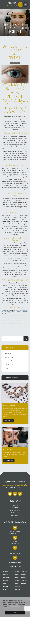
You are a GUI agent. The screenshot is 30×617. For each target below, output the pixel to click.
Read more (7, 421)
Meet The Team (10, 361)
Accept (15, 612)
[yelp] (20, 494)
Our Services (9, 357)
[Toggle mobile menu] (4, 4)
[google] (15, 494)
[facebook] (10, 494)
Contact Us (8, 368)
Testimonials (9, 365)
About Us (8, 353)
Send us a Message (15, 562)
